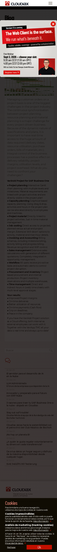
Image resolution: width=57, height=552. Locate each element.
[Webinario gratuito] (28, 76)
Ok (39, 547)
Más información (40, 521)
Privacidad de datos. (14, 543)
